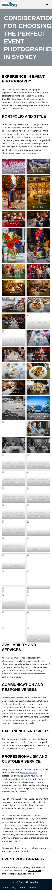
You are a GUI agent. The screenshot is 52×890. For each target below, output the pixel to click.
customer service (29, 772)
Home (5, 887)
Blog (14, 887)
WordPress (35, 882)
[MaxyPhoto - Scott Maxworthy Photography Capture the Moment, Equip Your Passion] (10, 4)
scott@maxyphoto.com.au (21, 873)
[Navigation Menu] (47, 4)
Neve (14, 882)
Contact (32, 887)
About (22, 887)
